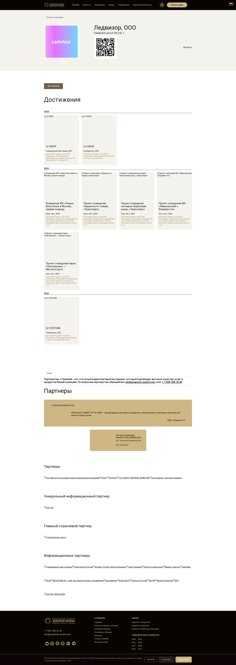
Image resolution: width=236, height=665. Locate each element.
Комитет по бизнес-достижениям (145, 629)
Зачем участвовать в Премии (106, 626)
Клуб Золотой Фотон (142, 5)
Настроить (151, 659)
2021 (134, 646)
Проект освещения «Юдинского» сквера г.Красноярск (95, 206)
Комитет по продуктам (141, 622)
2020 (140, 646)
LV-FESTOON (53, 328)
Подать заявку (177, 5)
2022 (140, 643)
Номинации (99, 5)
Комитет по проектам (140, 626)
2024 (140, 639)
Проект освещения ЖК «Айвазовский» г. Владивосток (172, 206)
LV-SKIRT (51, 146)
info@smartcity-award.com (57, 634)
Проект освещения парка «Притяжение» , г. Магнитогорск (61, 266)
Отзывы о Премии (101, 639)
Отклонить (166, 659)
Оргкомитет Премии (102, 629)
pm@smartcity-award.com (140, 382)
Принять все (183, 659)
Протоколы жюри (101, 642)
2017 (140, 649)
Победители (123, 5)
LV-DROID (88, 146)
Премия (75, 5)
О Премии (98, 622)
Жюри (111, 5)
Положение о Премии (102, 632)
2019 (134, 649)
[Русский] (231, 4)
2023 (134, 643)
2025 (134, 639)
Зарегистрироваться (162, 4)
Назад (49, 373)
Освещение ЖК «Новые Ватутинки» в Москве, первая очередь (60, 206)
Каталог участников (55, 17)
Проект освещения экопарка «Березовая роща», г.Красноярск (133, 206)
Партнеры (98, 635)
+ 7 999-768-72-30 (172, 382)
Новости (87, 5)
